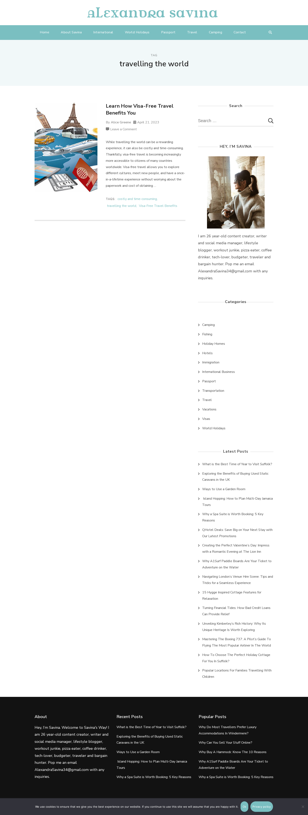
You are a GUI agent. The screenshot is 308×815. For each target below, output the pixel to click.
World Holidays (137, 32)
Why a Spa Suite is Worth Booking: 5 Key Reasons (232, 517)
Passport (168, 32)
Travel (192, 32)
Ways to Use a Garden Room (223, 489)
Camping (215, 32)
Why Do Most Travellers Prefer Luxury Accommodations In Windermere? (227, 730)
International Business (218, 372)
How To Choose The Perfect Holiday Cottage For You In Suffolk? (236, 658)
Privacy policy (261, 806)
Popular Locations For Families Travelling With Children (237, 673)
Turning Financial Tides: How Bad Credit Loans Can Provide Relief (236, 611)
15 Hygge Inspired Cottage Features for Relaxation (231, 595)
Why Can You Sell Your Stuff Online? (225, 742)
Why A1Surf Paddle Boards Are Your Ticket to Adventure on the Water (237, 564)
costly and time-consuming (137, 199)
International (103, 32)
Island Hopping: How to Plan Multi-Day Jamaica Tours (237, 501)
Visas (206, 419)
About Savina (71, 32)
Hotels (207, 353)
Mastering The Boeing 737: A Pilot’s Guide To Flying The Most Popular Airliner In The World (236, 642)
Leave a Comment (123, 130)
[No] (303, 810)
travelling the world (121, 206)
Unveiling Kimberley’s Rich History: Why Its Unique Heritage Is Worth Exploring (234, 626)
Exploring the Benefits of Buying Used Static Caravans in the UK (235, 476)
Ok (244, 806)
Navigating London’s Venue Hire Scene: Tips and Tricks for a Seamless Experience (237, 579)
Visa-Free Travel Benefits (158, 206)
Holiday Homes (213, 343)
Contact (240, 32)
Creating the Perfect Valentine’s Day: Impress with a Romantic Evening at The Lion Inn (235, 548)
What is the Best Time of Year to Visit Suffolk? (237, 464)
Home (44, 32)
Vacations (209, 409)
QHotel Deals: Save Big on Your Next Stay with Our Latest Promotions (237, 533)
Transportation (213, 390)
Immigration (210, 362)
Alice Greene (121, 122)
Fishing (207, 334)
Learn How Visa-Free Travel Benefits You (139, 109)
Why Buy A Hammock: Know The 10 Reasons (233, 752)
